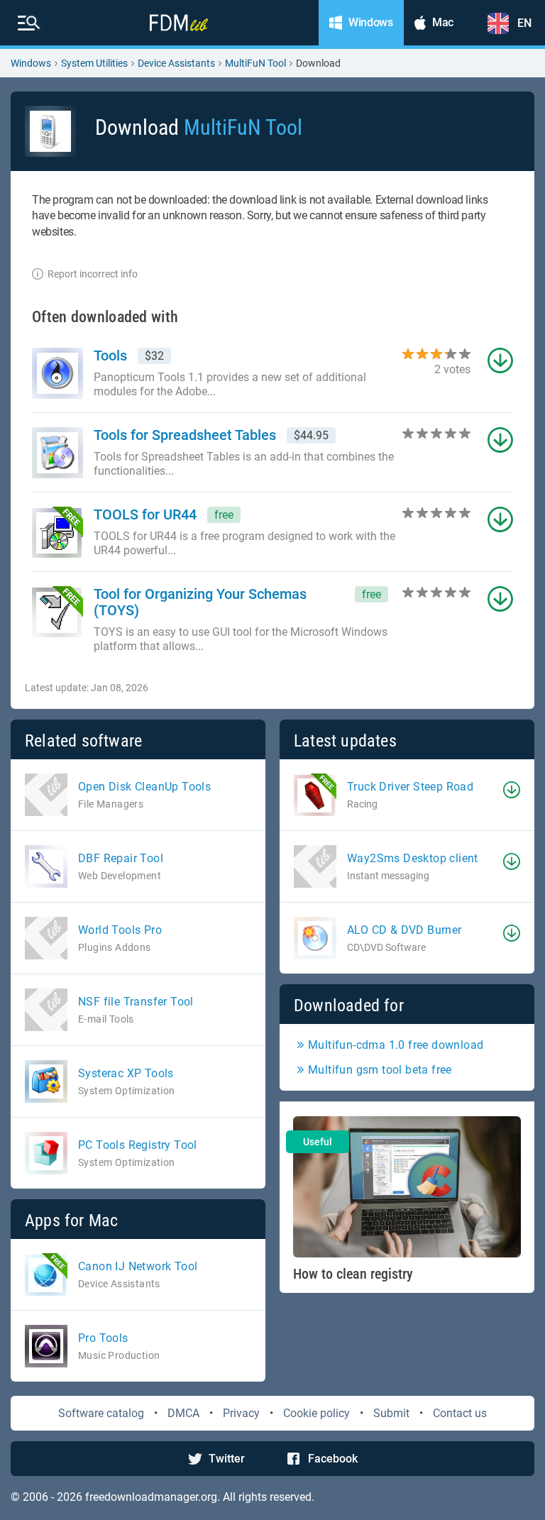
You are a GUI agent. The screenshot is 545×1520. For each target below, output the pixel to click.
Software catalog (101, 1413)
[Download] (511, 789)
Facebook (333, 1458)
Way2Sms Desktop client (412, 858)
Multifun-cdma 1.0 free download (395, 1045)
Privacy (241, 1413)
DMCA (183, 1413)
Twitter (227, 1458)
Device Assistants (176, 63)
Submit (391, 1413)
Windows (31, 63)
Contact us (460, 1413)
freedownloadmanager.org (151, 1497)
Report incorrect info (93, 274)
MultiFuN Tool (255, 63)
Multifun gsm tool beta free (380, 1069)
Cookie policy (316, 1413)
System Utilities (94, 63)
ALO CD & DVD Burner (404, 930)
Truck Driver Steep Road (410, 786)
